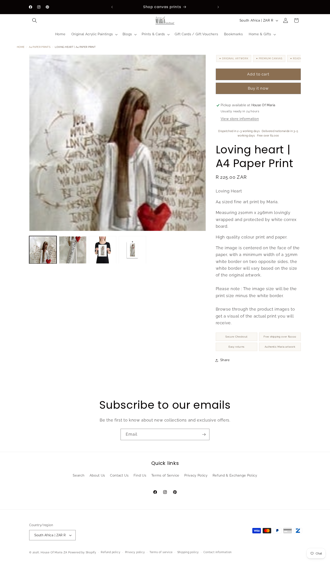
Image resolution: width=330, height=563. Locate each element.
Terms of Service (165, 475)
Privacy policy (135, 552)
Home (20, 47)
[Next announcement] (218, 7)
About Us (97, 475)
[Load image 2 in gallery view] (72, 250)
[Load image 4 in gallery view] (132, 250)
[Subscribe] (203, 434)
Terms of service (161, 552)
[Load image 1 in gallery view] (43, 250)
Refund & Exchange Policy (235, 475)
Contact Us (119, 475)
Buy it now (258, 88)
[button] (34, 20)
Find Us (140, 475)
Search (78, 475)
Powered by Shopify (82, 552)
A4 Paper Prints (40, 47)
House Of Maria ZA (54, 552)
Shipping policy (188, 552)
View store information (240, 119)
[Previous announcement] (112, 7)
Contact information (217, 552)
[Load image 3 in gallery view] (102, 250)
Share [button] (225, 360)
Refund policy (110, 552)
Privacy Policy (195, 475)
